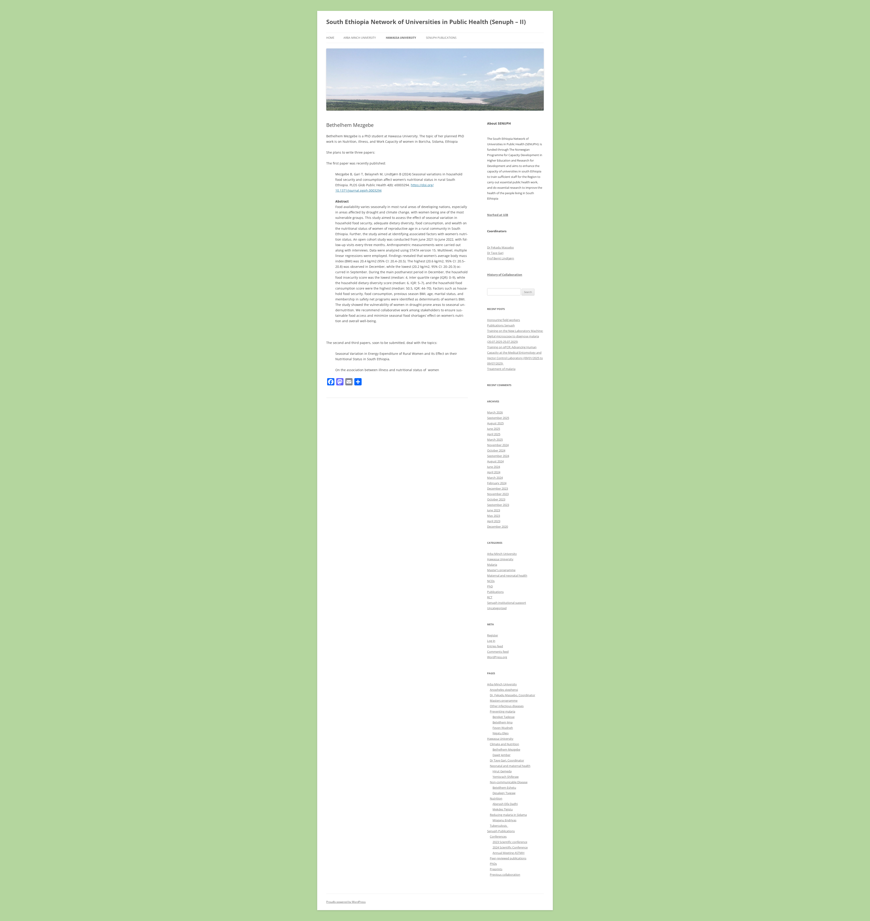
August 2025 (495, 423)
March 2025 (495, 440)
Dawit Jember (501, 755)
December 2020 (497, 527)
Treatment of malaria (501, 369)
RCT (489, 597)
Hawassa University (401, 38)
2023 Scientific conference (510, 842)
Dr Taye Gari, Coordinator (507, 760)
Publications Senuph (501, 325)
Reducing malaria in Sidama (508, 815)
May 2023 (493, 516)
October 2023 (496, 499)
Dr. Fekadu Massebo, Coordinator (512, 695)
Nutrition (496, 798)
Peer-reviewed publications (508, 858)
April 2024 (493, 472)
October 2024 (496, 450)
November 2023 (498, 494)
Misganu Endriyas (504, 820)
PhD (490, 586)
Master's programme (501, 570)
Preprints (496, 869)
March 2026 (495, 412)
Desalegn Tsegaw (504, 793)
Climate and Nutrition (504, 744)
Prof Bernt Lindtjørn (500, 258)
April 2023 (493, 521)
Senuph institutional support (506, 603)
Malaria (492, 565)
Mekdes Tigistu (503, 809)
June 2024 (493, 467)
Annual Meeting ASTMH (508, 853)
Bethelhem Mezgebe (506, 749)
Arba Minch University (359, 38)
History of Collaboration (504, 275)
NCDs (491, 581)
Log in (491, 641)
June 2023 (493, 510)
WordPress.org (497, 657)
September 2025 (498, 418)
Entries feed (495, 646)
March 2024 (495, 478)
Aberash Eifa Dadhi (505, 804)
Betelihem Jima (502, 722)
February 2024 (496, 483)
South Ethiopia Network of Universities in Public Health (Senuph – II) (426, 22)
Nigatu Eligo (501, 733)
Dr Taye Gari (495, 253)
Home (330, 38)
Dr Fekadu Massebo (500, 247)
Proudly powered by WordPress (346, 902)
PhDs (493, 864)
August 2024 (495, 461)
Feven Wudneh (503, 728)
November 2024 (498, 445)
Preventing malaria (502, 711)
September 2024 (498, 456)
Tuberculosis (499, 826)
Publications (495, 592)
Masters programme (503, 701)
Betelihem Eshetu (504, 788)
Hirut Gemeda (502, 771)
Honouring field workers (503, 320)
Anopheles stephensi (504, 690)
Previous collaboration (505, 875)
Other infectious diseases (507, 706)
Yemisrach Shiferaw (506, 777)
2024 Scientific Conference (510, 847)
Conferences (498, 836)
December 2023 (497, 488)
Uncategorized (497, 608)
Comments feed (498, 652)
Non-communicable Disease (508, 782)
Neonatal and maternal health (510, 766)
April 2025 (493, 434)
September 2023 (498, 505)
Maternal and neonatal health (507, 575)
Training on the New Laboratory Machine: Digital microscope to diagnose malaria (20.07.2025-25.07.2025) (515, 336)
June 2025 (493, 429)
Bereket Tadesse (504, 717)
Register (492, 635)
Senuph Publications (441, 38)
